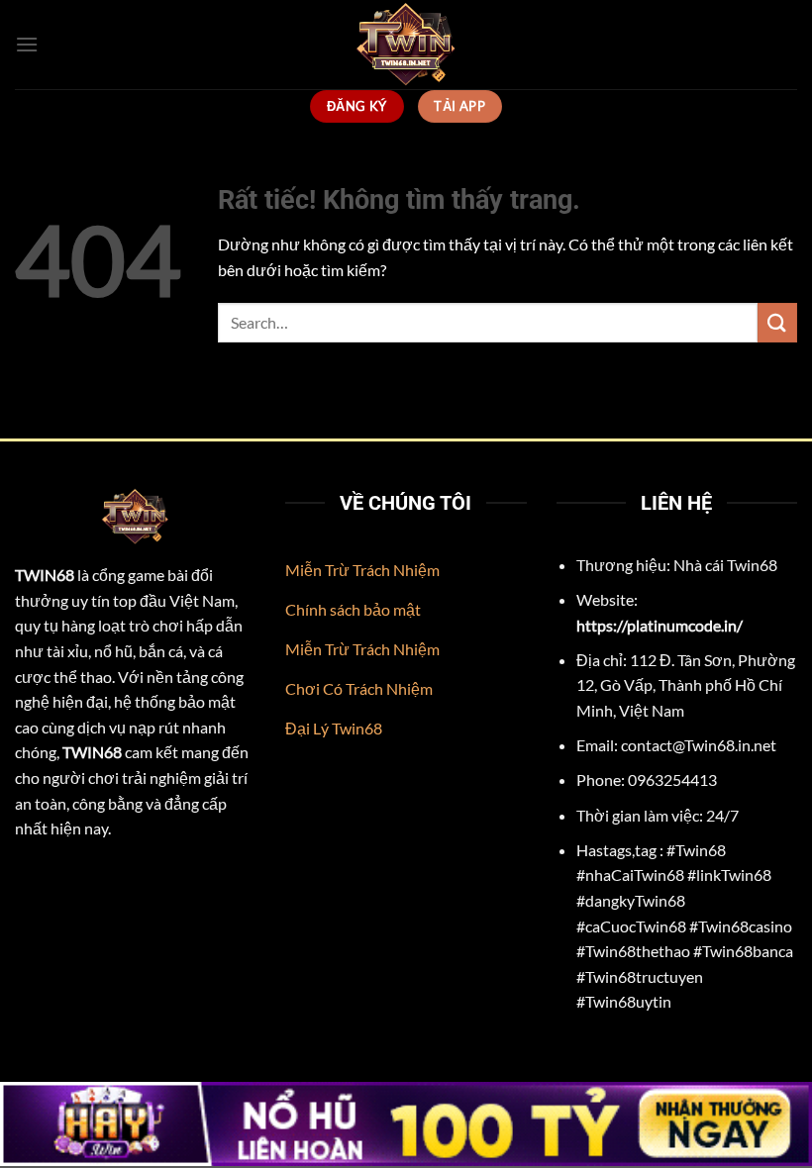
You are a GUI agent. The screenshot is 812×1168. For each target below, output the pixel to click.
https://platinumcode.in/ (659, 625)
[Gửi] (777, 322)
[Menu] (27, 44)
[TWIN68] (406, 44)
